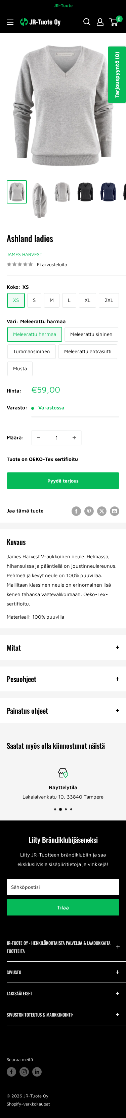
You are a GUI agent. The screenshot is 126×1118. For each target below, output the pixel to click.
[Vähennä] (39, 438)
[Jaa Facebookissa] (76, 511)
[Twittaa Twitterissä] (102, 511)
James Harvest (24, 254)
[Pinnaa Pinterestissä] (89, 511)
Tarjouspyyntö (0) (117, 75)
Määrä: (15, 437)
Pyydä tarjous (63, 481)
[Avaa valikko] (10, 22)
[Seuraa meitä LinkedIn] (37, 1072)
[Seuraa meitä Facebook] (11, 1072)
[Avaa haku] (87, 22)
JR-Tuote (63, 5)
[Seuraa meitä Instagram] (24, 1072)
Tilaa (63, 907)
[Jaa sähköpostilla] (114, 511)
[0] (114, 22)
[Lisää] (74, 438)
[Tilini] (100, 22)
